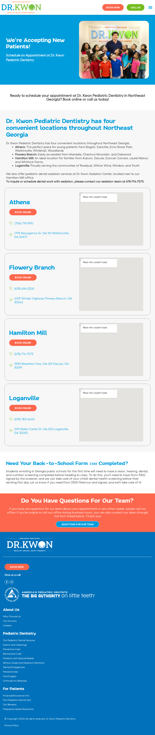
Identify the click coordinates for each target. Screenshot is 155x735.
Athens (19, 202)
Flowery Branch (32, 267)
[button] (150, 7)
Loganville (24, 398)
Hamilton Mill (28, 333)
